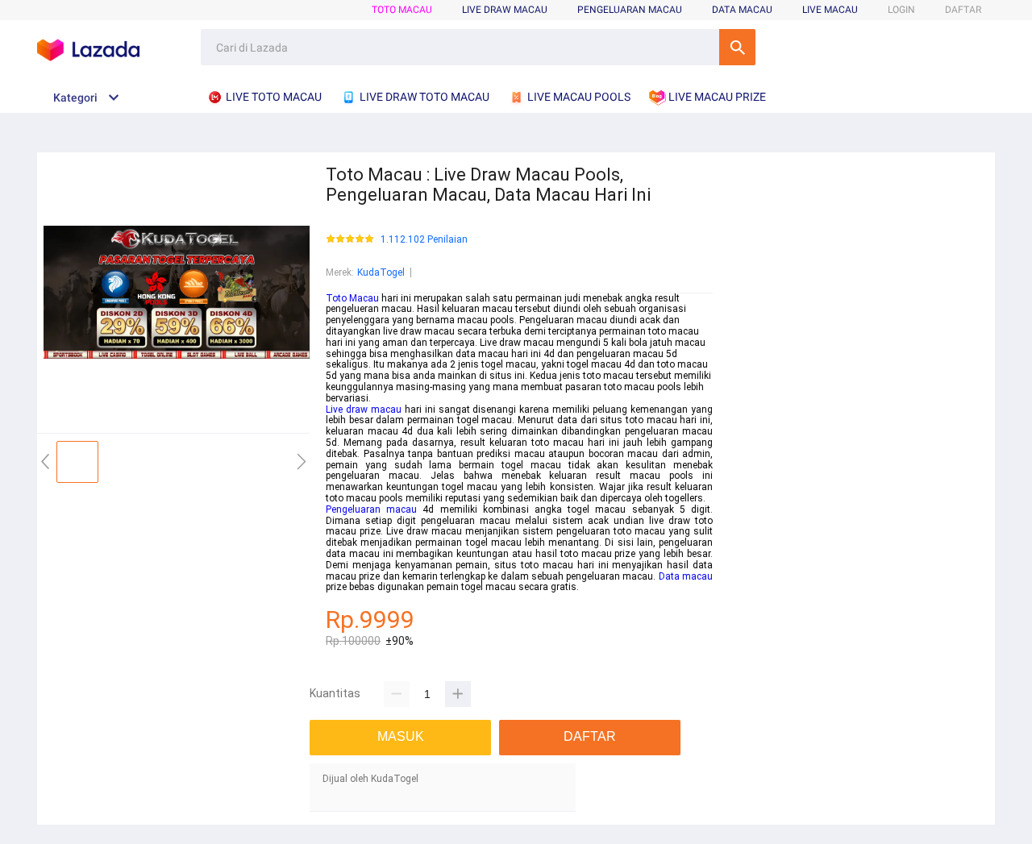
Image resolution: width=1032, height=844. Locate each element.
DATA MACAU (742, 9)
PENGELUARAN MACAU (629, 9)
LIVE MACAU (830, 9)
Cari (737, 47)
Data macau (686, 576)
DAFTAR (963, 9)
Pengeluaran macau (371, 509)
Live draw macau (364, 409)
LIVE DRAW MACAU (504, 9)
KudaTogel (381, 272)
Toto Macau (352, 298)
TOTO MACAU (402, 9)
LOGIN (901, 9)
